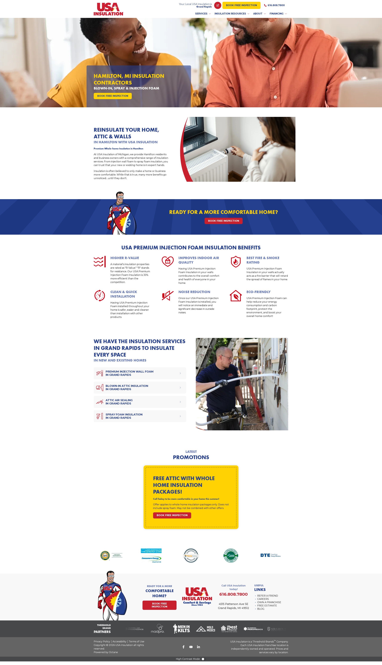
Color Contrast (203, 659)
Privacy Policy (102, 641)
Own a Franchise (269, 602)
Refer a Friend (267, 595)
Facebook (183, 647)
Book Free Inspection (241, 5)
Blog (260, 608)
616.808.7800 (276, 5)
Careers (263, 599)
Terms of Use (136, 641)
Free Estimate (267, 605)
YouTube (191, 647)
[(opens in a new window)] (129, 629)
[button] (203, 14)
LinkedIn (198, 647)
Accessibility (119, 641)
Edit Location (217, 5)
